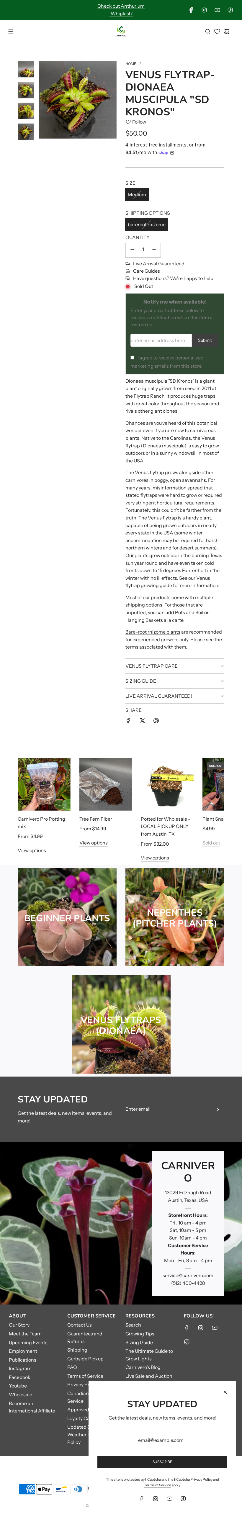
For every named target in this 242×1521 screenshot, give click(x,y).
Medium (137, 194)
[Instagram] (204, 10)
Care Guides (146, 271)
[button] (28, 809)
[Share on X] (142, 721)
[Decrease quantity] (132, 250)
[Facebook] (191, 10)
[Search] (207, 31)
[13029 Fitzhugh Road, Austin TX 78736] (121, 1223)
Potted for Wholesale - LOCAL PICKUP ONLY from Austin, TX (165, 826)
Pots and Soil (189, 612)
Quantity (137, 237)
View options (32, 850)
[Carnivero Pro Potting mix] (44, 784)
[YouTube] (217, 10)
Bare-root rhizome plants (152, 632)
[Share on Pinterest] (156, 721)
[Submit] (217, 1109)
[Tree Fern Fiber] (105, 784)
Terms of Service (157, 1485)
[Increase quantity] (154, 250)
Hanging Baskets (144, 620)
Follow (139, 122)
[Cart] (226, 31)
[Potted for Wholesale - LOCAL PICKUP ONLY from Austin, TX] (167, 784)
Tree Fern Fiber (95, 819)
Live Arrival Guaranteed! (159, 263)
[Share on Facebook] (128, 721)
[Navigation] (10, 31)
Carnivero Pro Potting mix (41, 822)
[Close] (225, 1392)
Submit (205, 340)
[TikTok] (230, 10)
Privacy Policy (201, 1479)
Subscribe (162, 1462)
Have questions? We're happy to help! (174, 278)
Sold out (211, 843)
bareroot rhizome (147, 224)
